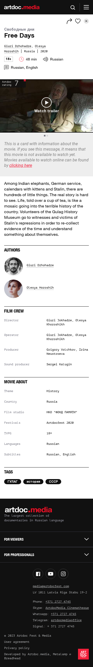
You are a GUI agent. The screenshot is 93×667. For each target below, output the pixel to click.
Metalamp (60, 654)
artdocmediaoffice (66, 620)
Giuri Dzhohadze (40, 265)
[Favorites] (78, 21)
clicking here (20, 165)
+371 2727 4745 (58, 601)
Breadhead (12, 658)
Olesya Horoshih (40, 287)
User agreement (16, 642)
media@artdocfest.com (51, 586)
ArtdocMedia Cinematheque (67, 608)
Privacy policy (16, 648)
